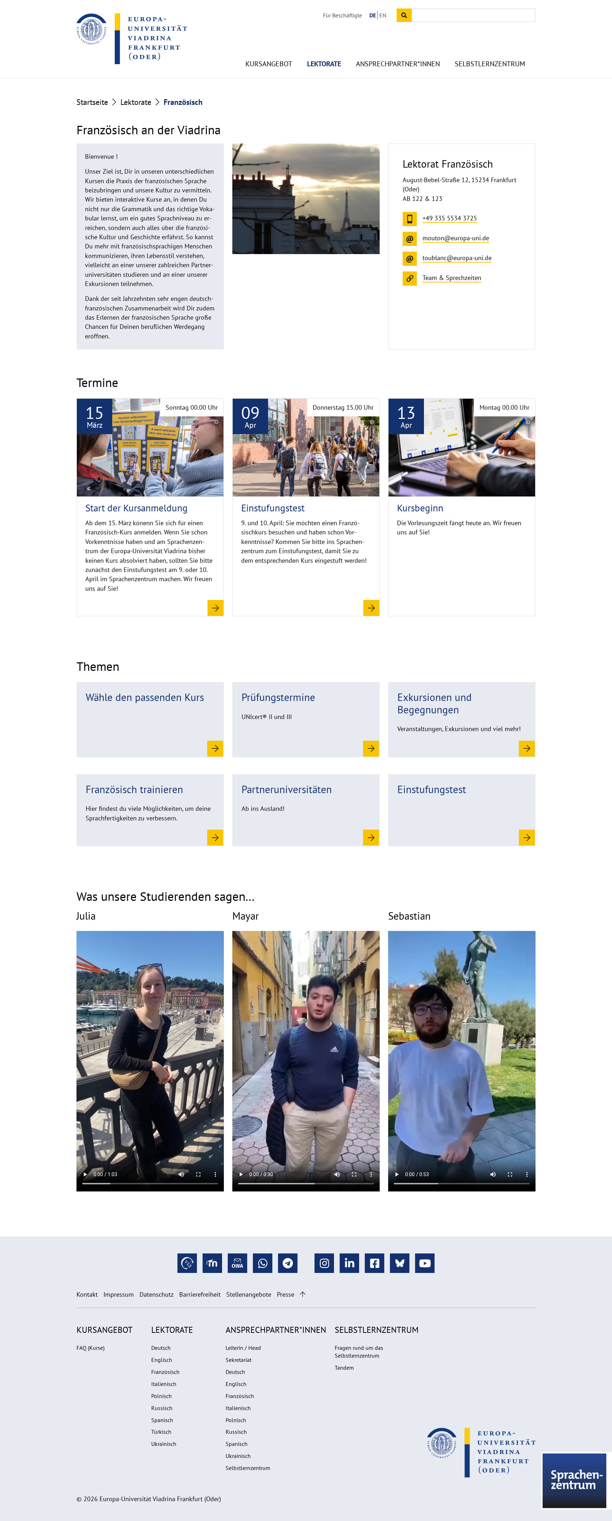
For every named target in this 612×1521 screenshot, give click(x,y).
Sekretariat (238, 1359)
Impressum (118, 1294)
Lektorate (324, 63)
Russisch (161, 1407)
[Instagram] (324, 1263)
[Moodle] (212, 1263)
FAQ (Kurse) (90, 1347)
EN (382, 15)
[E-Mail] (237, 1263)
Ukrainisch (163, 1443)
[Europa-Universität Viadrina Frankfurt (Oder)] (131, 38)
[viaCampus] (187, 1263)
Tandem (344, 1367)
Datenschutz (157, 1294)
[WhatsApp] (262, 1263)
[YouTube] (425, 1263)
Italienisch (163, 1383)
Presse (285, 1294)
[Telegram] (288, 1263)
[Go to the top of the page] (302, 1294)
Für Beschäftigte (342, 15)
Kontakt (87, 1294)
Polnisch (161, 1395)
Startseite (92, 102)
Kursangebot (268, 63)
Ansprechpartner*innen (398, 63)
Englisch (161, 1359)
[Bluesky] (399, 1263)
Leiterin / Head (243, 1347)
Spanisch (162, 1420)
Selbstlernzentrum (490, 63)
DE (372, 15)
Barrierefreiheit (200, 1294)
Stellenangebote (248, 1294)
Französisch (165, 1371)
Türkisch (161, 1431)
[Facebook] (374, 1263)
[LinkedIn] (349, 1263)
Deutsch (161, 1347)
